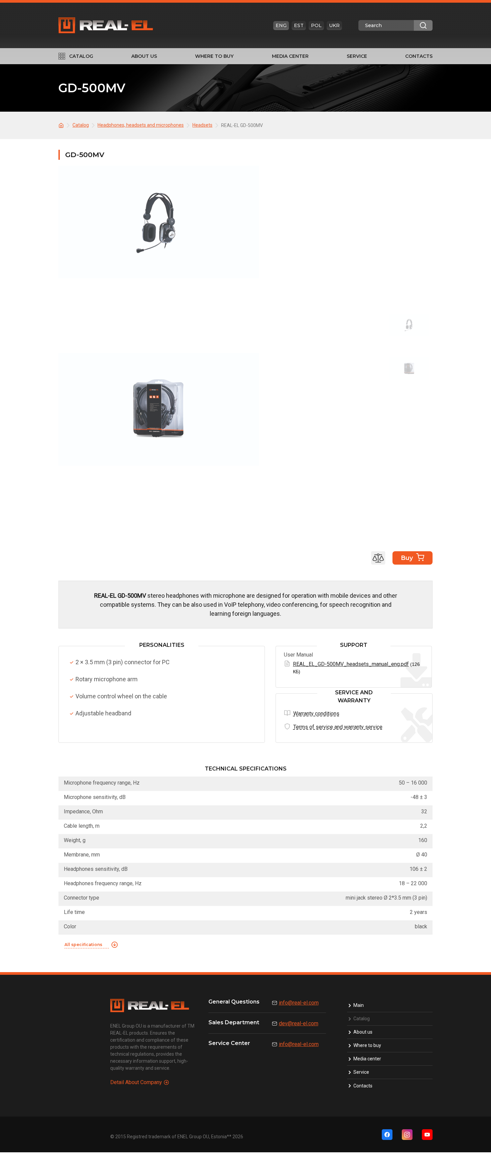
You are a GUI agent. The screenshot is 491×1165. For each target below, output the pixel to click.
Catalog (81, 56)
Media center (290, 56)
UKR (334, 25)
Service (357, 56)
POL (316, 25)
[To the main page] (62, 125)
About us (144, 56)
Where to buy (214, 56)
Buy (407, 558)
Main (358, 1005)
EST (299, 25)
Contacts (419, 56)
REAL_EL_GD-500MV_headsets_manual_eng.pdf (351, 664)
